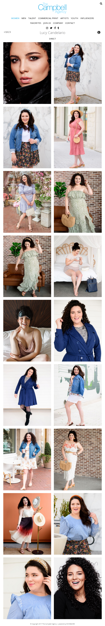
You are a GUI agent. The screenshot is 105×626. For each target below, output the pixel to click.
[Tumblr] (58, 28)
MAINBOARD (70, 624)
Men (23, 18)
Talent (32, 18)
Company (58, 23)
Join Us (47, 23)
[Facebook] (55, 28)
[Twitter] (51, 28)
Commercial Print (48, 18)
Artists (64, 18)
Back (8, 32)
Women (15, 18)
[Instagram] (47, 28)
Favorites (35, 23)
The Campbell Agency (52, 8)
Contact (70, 23)
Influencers (87, 18)
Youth (74, 18)
